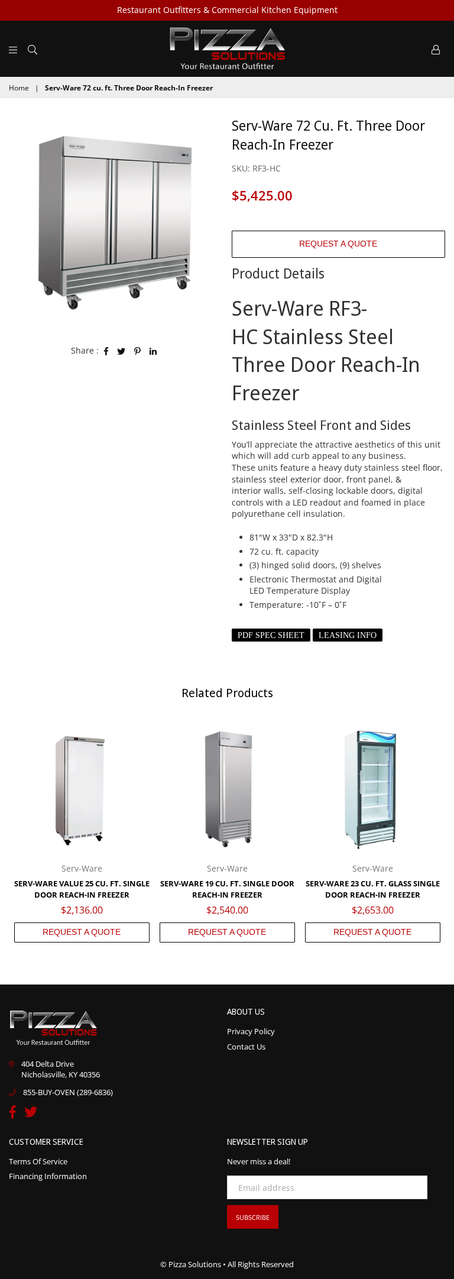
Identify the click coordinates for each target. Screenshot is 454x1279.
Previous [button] (19, 831)
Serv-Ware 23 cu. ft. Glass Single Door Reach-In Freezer (373, 889)
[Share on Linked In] (153, 351)
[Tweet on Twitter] (121, 351)
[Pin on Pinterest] (137, 351)
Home (19, 88)
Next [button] (434, 831)
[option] (116, 223)
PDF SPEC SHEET (271, 635)
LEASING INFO (348, 635)
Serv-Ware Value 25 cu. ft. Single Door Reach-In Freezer (82, 889)
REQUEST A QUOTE (338, 243)
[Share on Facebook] (106, 351)
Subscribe (253, 1217)
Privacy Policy (251, 1031)
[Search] (32, 48)
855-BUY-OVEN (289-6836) (68, 1092)
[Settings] (435, 48)
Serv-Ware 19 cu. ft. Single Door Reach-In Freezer (227, 889)
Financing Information (48, 1176)
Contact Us (246, 1046)
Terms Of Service (38, 1161)
